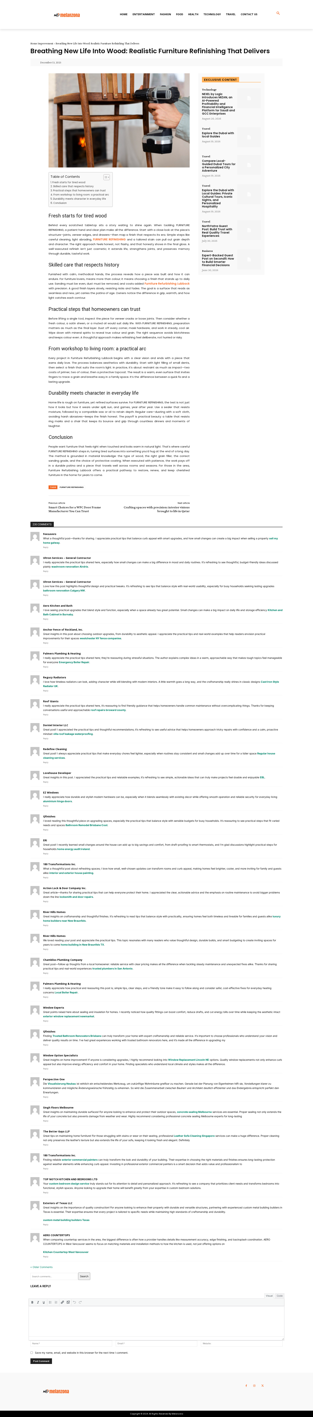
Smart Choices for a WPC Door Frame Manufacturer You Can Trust (75, 509)
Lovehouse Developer (57, 773)
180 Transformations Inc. (59, 864)
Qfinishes (49, 816)
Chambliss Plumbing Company (62, 960)
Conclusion (60, 203)
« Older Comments (41, 1267)
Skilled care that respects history (73, 186)
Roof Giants (51, 701)
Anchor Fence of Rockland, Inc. (63, 629)
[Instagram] (254, 1386)
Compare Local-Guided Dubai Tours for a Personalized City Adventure (218, 166)
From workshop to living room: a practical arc (81, 194)
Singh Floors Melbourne (58, 1107)
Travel (206, 128)
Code (280, 1295)
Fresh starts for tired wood (68, 182)
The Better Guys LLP (56, 1131)
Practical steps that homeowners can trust (79, 190)
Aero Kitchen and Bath (57, 605)
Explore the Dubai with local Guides (218, 134)
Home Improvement (41, 43)
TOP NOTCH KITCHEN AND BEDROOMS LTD (70, 1179)
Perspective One (54, 1079)
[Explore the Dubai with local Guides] (249, 137)
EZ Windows (51, 792)
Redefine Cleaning (55, 749)
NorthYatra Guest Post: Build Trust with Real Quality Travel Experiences (217, 231)
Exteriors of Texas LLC (57, 1203)
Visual (269, 1295)
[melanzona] (69, 15)
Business (207, 250)
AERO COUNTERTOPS (56, 1235)
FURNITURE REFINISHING (72, 487)
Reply (45, 547)
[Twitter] (262, 1386)
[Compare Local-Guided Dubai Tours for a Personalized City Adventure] (249, 165)
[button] (278, 13)
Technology (209, 89)
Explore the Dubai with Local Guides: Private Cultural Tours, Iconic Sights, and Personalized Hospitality (218, 198)
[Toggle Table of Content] (105, 177)
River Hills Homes (54, 912)
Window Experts (53, 1007)
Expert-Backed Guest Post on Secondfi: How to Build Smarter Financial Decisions (218, 260)
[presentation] (32, 1302)
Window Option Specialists (60, 1055)
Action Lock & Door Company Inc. (64, 888)
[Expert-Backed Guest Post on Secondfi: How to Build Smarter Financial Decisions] (249, 259)
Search (84, 1276)
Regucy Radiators (54, 677)
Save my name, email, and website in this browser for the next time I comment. (81, 1352)
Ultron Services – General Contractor (67, 558)
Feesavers (49, 534)
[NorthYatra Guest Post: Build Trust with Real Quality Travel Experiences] (249, 230)
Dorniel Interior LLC (55, 725)
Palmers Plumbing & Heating (62, 653)
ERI (45, 840)
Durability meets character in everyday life (79, 199)
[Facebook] (246, 1386)
